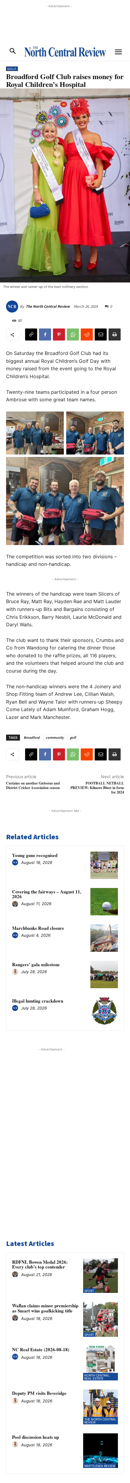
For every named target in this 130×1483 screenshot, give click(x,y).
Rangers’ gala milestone (36, 964)
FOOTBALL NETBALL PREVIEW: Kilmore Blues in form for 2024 (97, 788)
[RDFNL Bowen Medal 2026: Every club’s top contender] (100, 1275)
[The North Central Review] (13, 307)
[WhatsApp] (73, 334)
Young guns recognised (34, 855)
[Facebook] (45, 334)
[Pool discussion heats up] (100, 1450)
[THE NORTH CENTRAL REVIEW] (65, 51)
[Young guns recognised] (104, 865)
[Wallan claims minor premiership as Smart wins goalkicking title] (100, 1319)
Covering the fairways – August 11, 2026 (46, 894)
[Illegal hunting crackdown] (104, 1011)
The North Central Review (48, 306)
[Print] (115, 334)
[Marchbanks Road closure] (104, 938)
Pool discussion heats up (35, 1437)
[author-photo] (16, 862)
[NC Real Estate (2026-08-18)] (100, 1363)
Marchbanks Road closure (38, 928)
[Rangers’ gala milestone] (104, 974)
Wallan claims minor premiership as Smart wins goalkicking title (45, 1308)
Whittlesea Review (99, 1466)
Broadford (32, 737)
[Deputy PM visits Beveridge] (100, 1406)
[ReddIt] (87, 334)
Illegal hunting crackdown (37, 1000)
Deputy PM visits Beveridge (39, 1393)
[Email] (101, 334)
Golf (12, 69)
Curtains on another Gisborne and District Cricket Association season (33, 785)
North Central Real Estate (97, 1377)
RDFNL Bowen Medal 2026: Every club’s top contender (40, 1264)
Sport (89, 1291)
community (55, 737)
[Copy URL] (31, 334)
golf (73, 737)
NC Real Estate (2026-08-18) (40, 1349)
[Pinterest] (59, 334)
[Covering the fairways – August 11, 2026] (104, 901)
